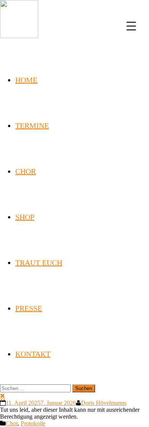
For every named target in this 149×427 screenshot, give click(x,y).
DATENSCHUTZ (74, 410)
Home (26, 80)
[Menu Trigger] (131, 25)
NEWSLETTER (48, 401)
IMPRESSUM (103, 401)
